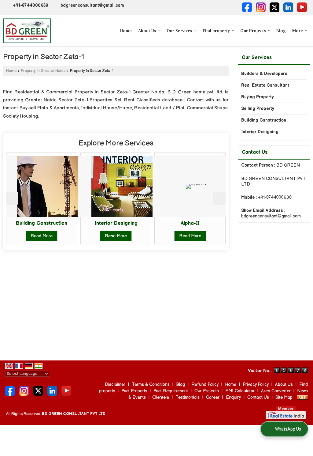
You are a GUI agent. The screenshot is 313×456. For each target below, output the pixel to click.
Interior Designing (99, 223)
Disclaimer (115, 384)
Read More (25, 236)
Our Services (179, 30)
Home (126, 30)
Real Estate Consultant (265, 85)
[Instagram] (261, 7)
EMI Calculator (240, 391)
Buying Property (257, 97)
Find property (216, 30)
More (297, 30)
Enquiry (233, 397)
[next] (219, 198)
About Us (147, 30)
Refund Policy (205, 384)
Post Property (134, 391)
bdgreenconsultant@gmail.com (92, 5)
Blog (281, 30)
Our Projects (253, 30)
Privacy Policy (256, 384)
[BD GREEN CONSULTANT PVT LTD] (27, 30)
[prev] (12, 198)
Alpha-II (173, 223)
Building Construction (263, 120)
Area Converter (276, 391)
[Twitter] (274, 7)
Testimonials (187, 397)
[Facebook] (247, 7)
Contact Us (258, 397)
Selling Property (257, 108)
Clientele (160, 397)
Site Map (284, 397)
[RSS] (302, 397)
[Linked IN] (288, 7)
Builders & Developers (264, 73)
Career (212, 397)
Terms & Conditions (151, 384)
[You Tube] (302, 7)
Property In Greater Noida (43, 71)
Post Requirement (170, 391)
